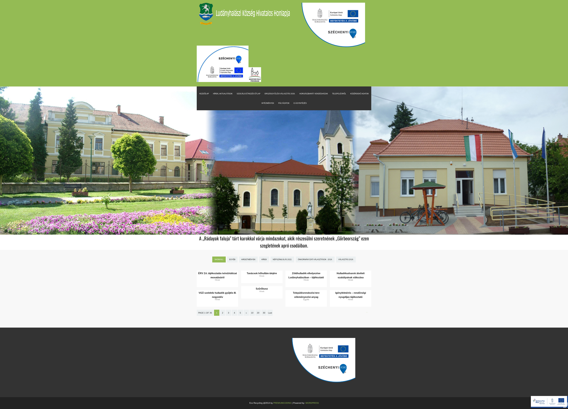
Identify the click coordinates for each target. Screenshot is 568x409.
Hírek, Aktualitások (223, 94)
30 (264, 313)
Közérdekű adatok (359, 94)
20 (258, 313)
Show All (219, 259)
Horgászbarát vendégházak (313, 94)
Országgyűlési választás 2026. (279, 94)
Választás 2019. (346, 259)
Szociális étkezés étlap (248, 94)
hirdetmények (248, 259)
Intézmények (268, 103)
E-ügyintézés (300, 103)
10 (252, 313)
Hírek (264, 259)
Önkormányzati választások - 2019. (315, 259)
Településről (339, 94)
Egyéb (232, 259)
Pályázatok (283, 103)
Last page (270, 315)
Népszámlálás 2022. (282, 259)
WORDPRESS (312, 403)
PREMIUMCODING (282, 403)
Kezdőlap (204, 94)
